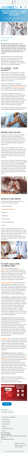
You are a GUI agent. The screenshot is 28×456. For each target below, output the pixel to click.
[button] (20, 7)
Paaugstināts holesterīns (7, 411)
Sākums (10, 17)
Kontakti (4, 430)
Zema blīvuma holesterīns (7, 412)
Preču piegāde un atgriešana (8, 417)
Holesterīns (5, 409)
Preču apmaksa (5, 419)
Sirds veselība (16, 17)
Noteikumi (4, 426)
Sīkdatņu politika (6, 424)
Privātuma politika (6, 421)
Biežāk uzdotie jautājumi (7, 428)
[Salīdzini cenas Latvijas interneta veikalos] (21, 445)
